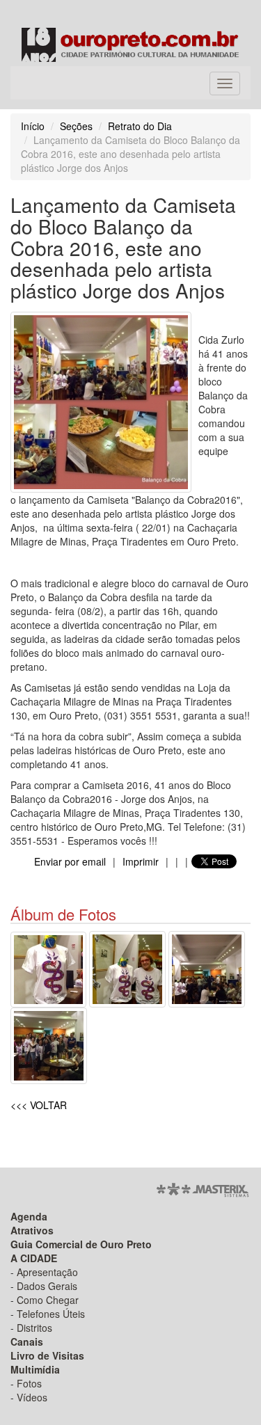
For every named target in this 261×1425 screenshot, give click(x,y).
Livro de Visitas (47, 1355)
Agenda (28, 1216)
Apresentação (47, 1272)
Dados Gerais (47, 1286)
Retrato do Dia (140, 126)
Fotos (29, 1383)
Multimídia (35, 1369)
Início (33, 126)
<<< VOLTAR (38, 1105)
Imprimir (140, 861)
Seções (76, 126)
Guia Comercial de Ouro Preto (81, 1244)
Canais (26, 1341)
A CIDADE (33, 1258)
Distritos (34, 1328)
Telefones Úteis (51, 1314)
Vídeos (32, 1397)
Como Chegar (48, 1300)
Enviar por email (70, 861)
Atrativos (32, 1230)
